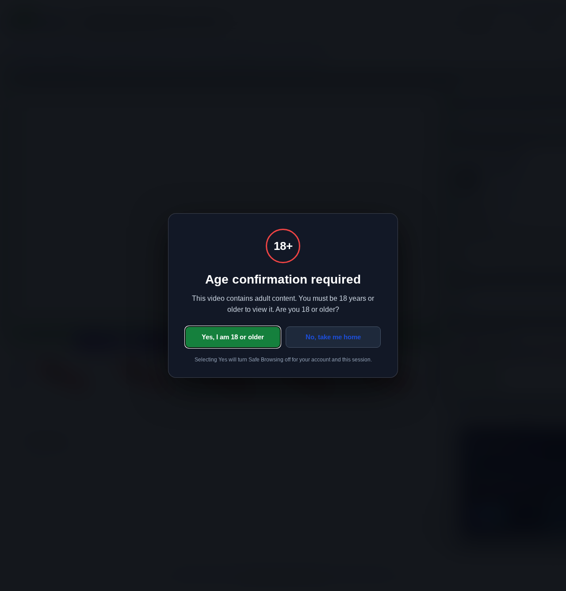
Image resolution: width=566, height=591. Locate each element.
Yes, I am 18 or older (233, 337)
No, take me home (333, 337)
